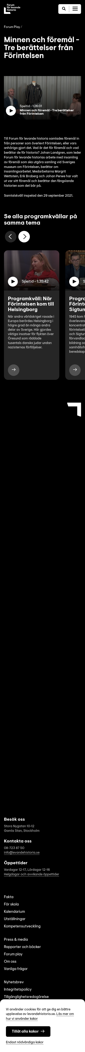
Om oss (10, 962)
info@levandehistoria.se (22, 852)
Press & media (16, 940)
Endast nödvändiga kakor (24, 1042)
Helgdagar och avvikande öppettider (31, 874)
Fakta (8, 897)
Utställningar (15, 919)
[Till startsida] (12, 9)
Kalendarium (14, 912)
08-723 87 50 (14, 848)
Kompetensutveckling (22, 926)
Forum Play (12, 27)
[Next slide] (24, 236)
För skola (11, 904)
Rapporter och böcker (22, 947)
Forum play (13, 954)
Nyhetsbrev (14, 982)
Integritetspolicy (18, 990)
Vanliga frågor (16, 969)
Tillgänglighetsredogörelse (26, 997)
